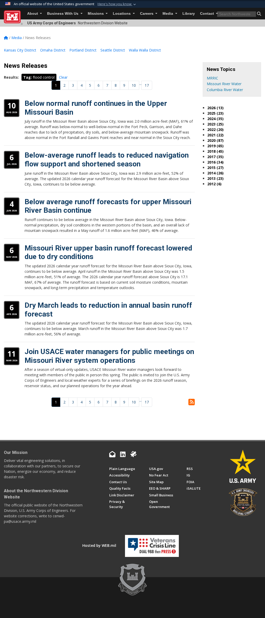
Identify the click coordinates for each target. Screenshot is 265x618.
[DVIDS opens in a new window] (133, 454)
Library (188, 14)
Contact (207, 14)
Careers (147, 14)
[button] (117, 4)
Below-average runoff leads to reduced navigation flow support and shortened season (107, 159)
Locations (122, 14)
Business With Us (63, 14)
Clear (63, 77)
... (140, 83)
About (33, 14)
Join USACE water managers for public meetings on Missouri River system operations (109, 356)
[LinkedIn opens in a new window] (123, 454)
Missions (96, 14)
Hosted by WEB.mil (99, 545)
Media (168, 14)
